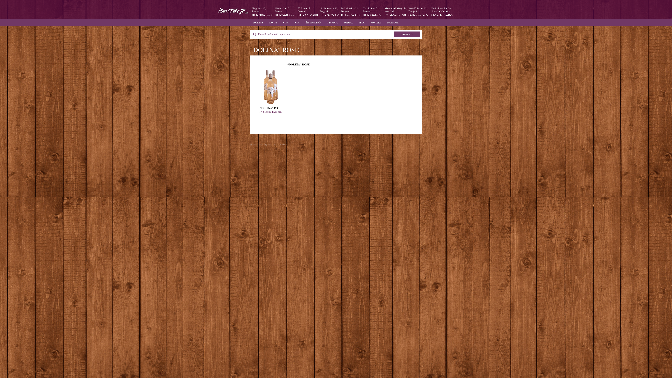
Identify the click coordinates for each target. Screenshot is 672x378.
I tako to (332, 22)
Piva (297, 22)
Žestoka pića (313, 22)
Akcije (273, 22)
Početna (258, 22)
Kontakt (376, 22)
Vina (286, 22)
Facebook (392, 22)
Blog (362, 22)
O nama (348, 22)
